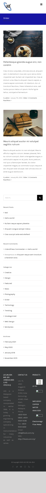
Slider (25, 98)
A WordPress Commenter (15, 249)
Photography (10, 294)
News (7, 289)
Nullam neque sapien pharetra (17, 223)
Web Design (9, 321)
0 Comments (32, 98)
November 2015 (11, 358)
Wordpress (9, 327)
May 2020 (9, 347)
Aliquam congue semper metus (17, 229)
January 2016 (10, 353)
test (6, 213)
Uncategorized (10, 316)
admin (7, 98)
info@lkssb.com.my (26, 433)
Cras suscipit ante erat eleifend (17, 234)
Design (7, 278)
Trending (8, 310)
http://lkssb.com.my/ (26, 439)
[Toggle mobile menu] (41, 4)
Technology (9, 305)
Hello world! (10, 218)
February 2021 (10, 342)
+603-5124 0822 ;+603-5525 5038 (23, 418)
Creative (8, 272)
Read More (6, 100)
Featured (8, 283)
